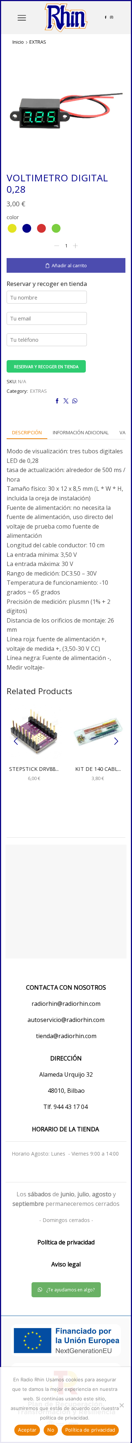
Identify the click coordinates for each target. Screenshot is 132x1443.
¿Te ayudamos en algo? (70, 1290)
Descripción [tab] (27, 432)
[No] (121, 1405)
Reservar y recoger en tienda (46, 366)
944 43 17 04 (71, 1107)
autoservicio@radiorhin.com (65, 1020)
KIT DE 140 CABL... (98, 768)
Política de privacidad (90, 1430)
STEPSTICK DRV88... (34, 768)
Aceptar (27, 1430)
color (13, 217)
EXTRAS (37, 42)
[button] (16, 741)
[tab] (27, 432)
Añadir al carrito (69, 265)
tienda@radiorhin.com (66, 1036)
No (50, 1430)
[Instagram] (111, 17)
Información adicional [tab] (81, 432)
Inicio (18, 42)
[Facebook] (105, 17)
